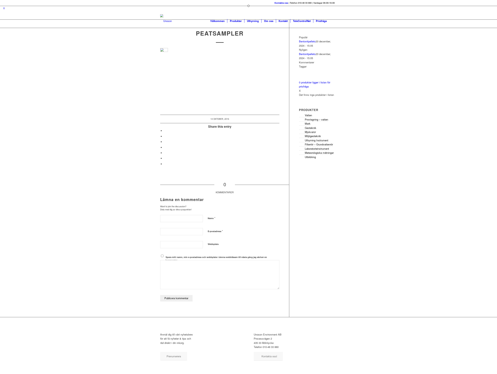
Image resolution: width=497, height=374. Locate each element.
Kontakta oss (281, 2)
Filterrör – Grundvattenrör (319, 144)
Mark (307, 123)
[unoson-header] (166, 21)
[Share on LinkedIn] (165, 158)
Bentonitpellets (307, 41)
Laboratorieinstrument (317, 148)
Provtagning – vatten (316, 119)
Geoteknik (310, 128)
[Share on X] (165, 136)
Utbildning (310, 157)
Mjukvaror (310, 132)
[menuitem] (217, 21)
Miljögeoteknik (313, 136)
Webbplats (213, 244)
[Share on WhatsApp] (165, 147)
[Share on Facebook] (165, 131)
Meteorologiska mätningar (319, 153)
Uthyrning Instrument (316, 140)
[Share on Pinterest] (165, 153)
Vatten (308, 115)
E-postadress (215, 231)
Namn (211, 218)
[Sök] (333, 21)
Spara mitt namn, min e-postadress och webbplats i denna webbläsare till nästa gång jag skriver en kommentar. (216, 259)
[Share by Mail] (165, 164)
